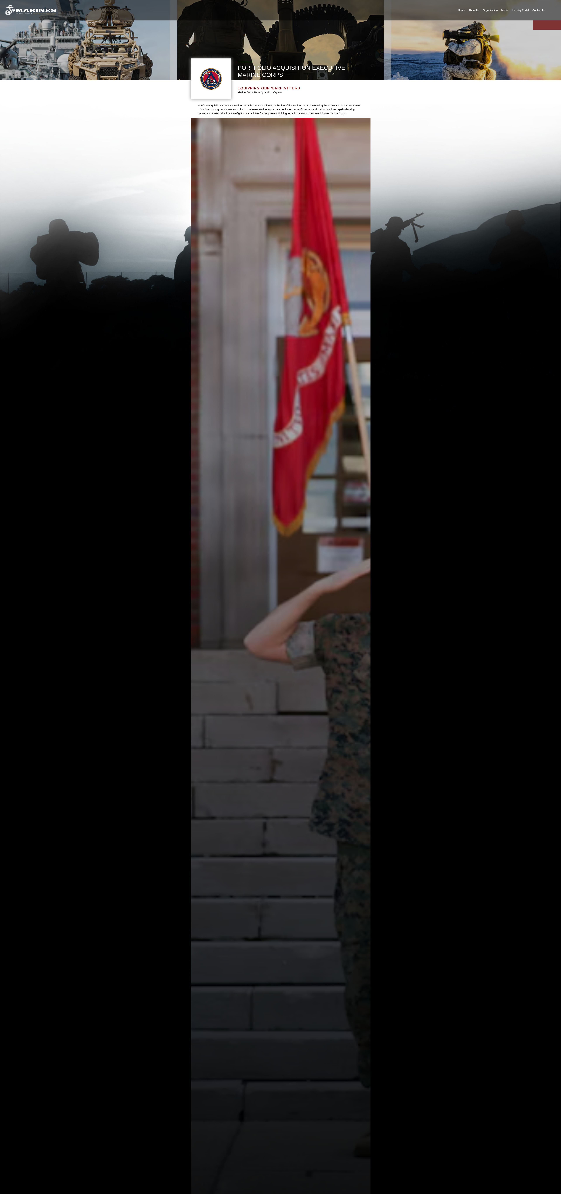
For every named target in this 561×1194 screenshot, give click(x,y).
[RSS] (557, 25)
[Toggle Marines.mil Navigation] (552, 10)
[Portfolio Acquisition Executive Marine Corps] (30, 10)
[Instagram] (543, 25)
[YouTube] (536, 25)
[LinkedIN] (550, 25)
